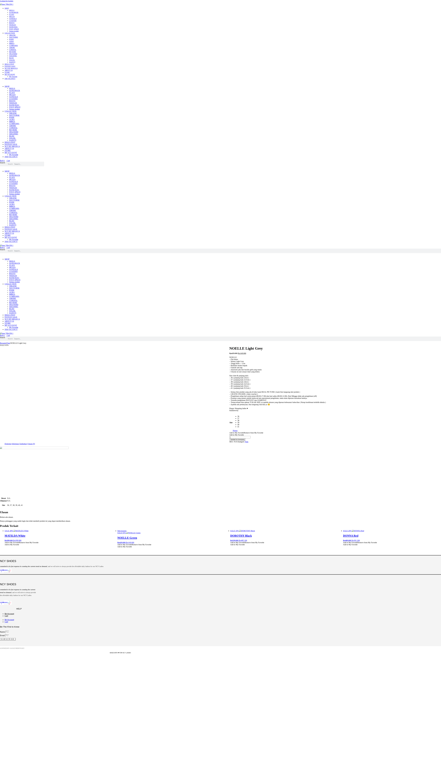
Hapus (235, 431)
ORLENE (12, 35)
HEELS (11, 10)
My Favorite (13, 76)
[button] (154, 82)
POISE (11, 39)
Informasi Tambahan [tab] (19, 444)
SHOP (7, 8)
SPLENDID (13, 54)
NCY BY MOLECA (11, 68)
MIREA (11, 43)
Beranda (3, 343)
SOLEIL (12, 60)
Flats (8, 343)
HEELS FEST (9, 64)
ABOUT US (9, 70)
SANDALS (13, 19)
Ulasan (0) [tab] (31, 444)
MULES (12, 16)
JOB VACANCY (10, 79)
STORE (7, 72)
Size (231, 423)
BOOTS (11, 23)
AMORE (12, 47)
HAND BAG (13, 27)
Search (2, 163)
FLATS (11, 14)
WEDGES (12, 25)
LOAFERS (12, 21)
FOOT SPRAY (14, 29)
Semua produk (14, 31)
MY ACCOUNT (10, 74)
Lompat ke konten (6, 1)
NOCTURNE (13, 37)
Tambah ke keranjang (237, 439)
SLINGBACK (13, 12)
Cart (6, 616)
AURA (11, 41)
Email (2, 635)
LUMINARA (13, 45)
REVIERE (12, 52)
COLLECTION (10, 33)
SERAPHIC (13, 56)
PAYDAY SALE (10, 66)
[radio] (238, 416)
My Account (9, 614)
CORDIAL (12, 50)
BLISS (11, 58)
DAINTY (12, 62)
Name (2, 632)
